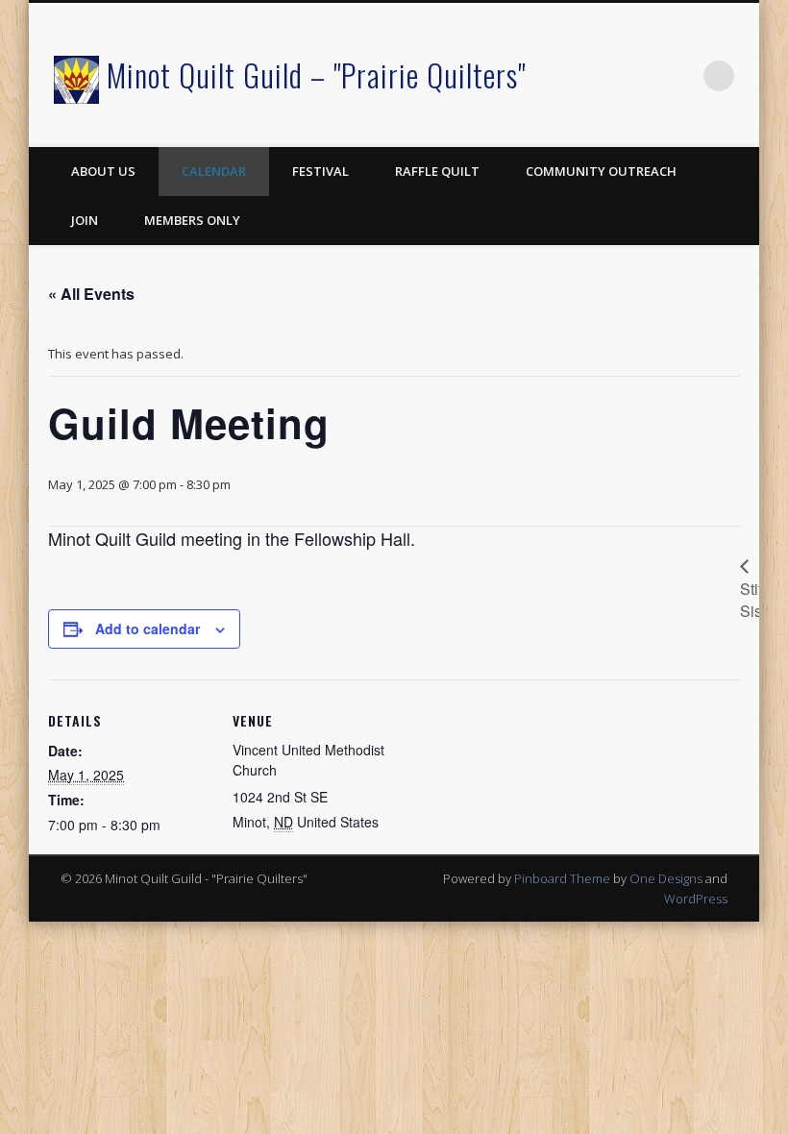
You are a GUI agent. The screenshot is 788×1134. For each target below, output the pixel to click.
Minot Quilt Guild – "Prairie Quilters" (316, 74)
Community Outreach (601, 171)
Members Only (192, 220)
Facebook (679, 76)
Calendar (214, 171)
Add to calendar (147, 628)
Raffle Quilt (437, 171)
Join (84, 220)
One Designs (665, 878)
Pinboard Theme (562, 878)
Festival (320, 171)
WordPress (695, 898)
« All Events (91, 294)
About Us (103, 171)
